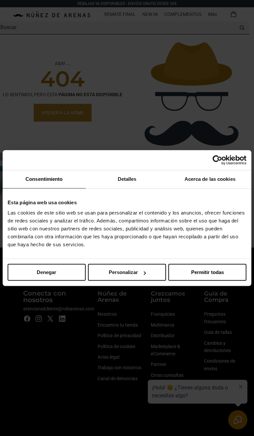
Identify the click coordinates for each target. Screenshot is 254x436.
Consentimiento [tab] (44, 179)
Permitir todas (207, 272)
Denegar (46, 272)
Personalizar (123, 272)
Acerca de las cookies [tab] (210, 179)
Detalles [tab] (127, 179)
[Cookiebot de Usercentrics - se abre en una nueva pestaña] (217, 160)
